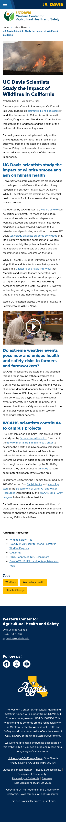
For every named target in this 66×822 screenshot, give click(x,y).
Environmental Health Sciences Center (30, 442)
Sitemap (47, 778)
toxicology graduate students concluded (33, 236)
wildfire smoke (49, 209)
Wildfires (10, 582)
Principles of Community (31, 774)
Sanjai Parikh (34, 484)
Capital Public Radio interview (33, 269)
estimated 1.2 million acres (43, 111)
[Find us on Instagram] (16, 664)
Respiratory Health (33, 582)
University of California (25, 778)
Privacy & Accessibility (48, 770)
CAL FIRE (15, 552)
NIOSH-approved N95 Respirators (29, 557)
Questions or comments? (17, 770)
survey (44, 468)
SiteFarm (50, 801)
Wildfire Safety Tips (20, 540)
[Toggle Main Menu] (5, 4)
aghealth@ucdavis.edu (16, 638)
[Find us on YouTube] (26, 664)
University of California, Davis (25, 758)
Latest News (20, 27)
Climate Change (15, 590)
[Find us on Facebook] (6, 664)
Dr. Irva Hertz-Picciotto (33, 438)
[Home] (32, 16)
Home (6, 27)
